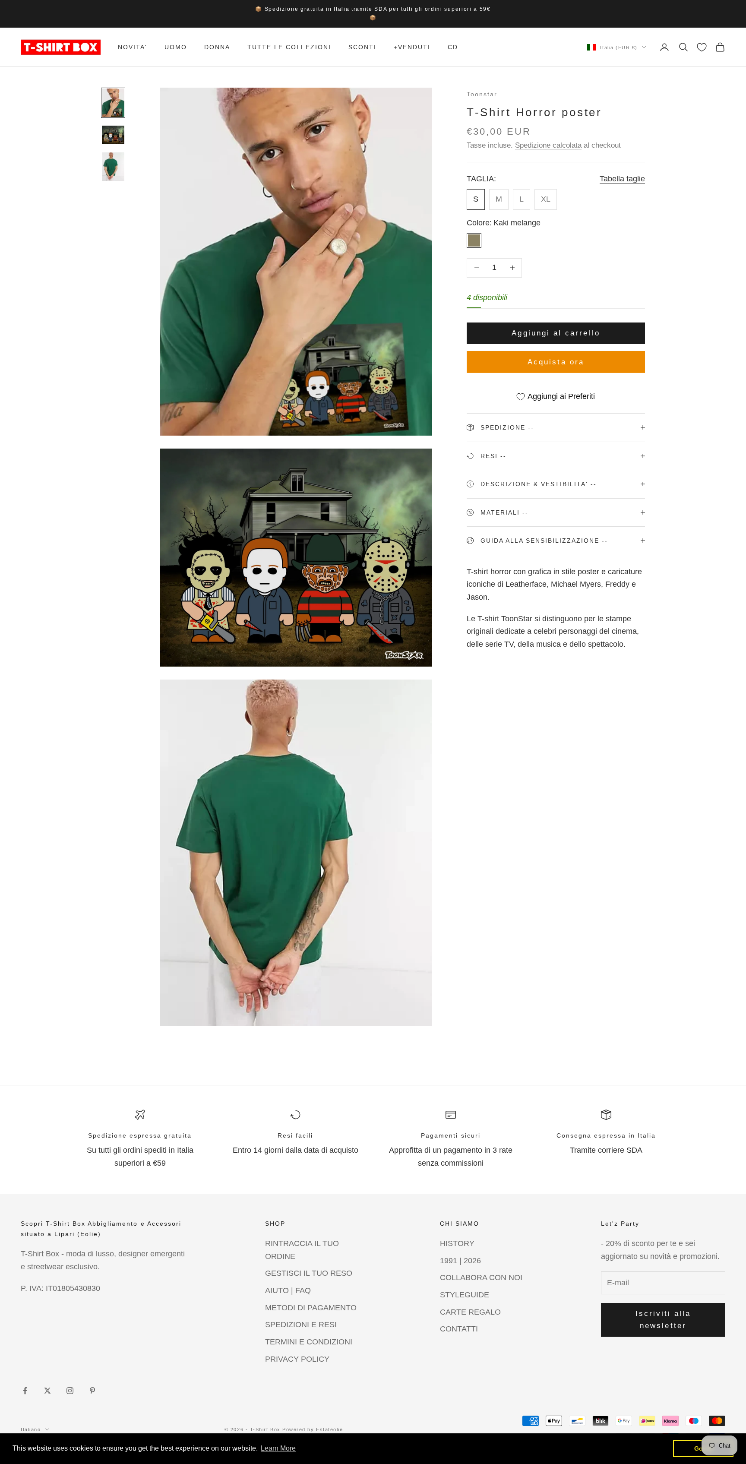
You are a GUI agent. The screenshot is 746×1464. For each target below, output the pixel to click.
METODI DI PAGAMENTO (311, 1307)
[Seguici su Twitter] (47, 1390)
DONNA (217, 47)
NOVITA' (132, 47)
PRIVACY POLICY (297, 1359)
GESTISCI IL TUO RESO (308, 1273)
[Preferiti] (701, 47)
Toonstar (482, 94)
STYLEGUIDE (464, 1294)
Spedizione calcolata (548, 145)
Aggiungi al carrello (556, 333)
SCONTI (362, 47)
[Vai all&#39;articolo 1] (113, 103)
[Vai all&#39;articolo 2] (113, 135)
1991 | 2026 (460, 1260)
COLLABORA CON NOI (481, 1277)
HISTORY (457, 1243)
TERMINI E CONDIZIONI (308, 1342)
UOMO (175, 47)
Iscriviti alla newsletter (663, 1319)
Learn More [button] (278, 1448)
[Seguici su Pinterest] (92, 1390)
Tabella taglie (622, 178)
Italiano (31, 1429)
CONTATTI (459, 1329)
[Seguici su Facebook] (25, 1390)
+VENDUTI (412, 47)
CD (453, 47)
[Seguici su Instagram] (70, 1390)
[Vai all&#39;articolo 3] (113, 167)
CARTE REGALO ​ (471, 1312)
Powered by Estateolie (312, 1429)
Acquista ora (556, 362)
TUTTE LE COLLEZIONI (289, 47)
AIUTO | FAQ (288, 1290)
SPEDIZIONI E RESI (301, 1324)
